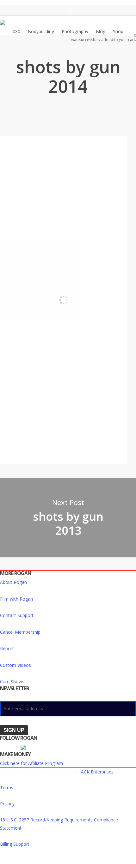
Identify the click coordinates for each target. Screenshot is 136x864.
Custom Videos (15, 665)
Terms (6, 788)
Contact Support (17, 615)
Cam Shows (12, 682)
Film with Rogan (16, 599)
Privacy (7, 804)
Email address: (14, 697)
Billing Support (14, 844)
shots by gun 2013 (68, 518)
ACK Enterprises (97, 772)
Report (7, 648)
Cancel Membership (20, 632)
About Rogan (13, 582)
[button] (68, 860)
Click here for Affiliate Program (31, 763)
